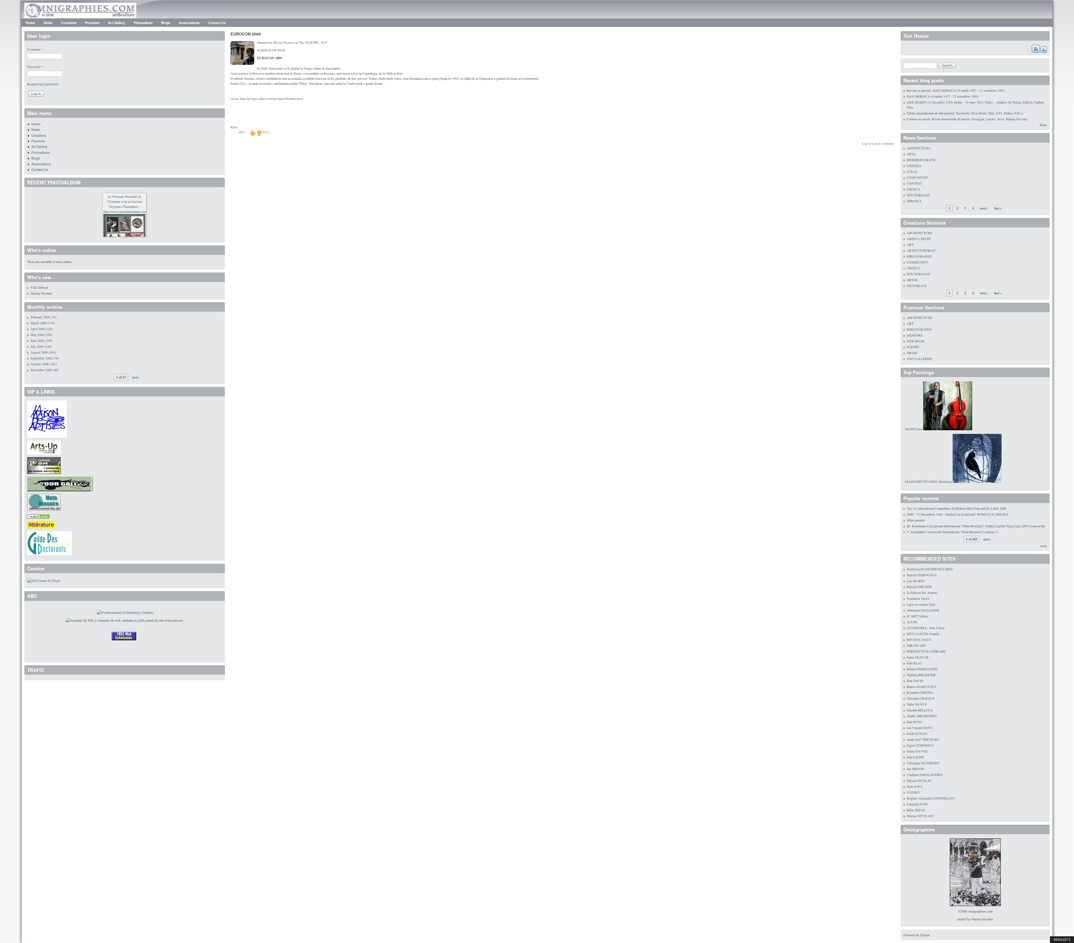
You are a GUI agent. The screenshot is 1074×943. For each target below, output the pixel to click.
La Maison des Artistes (922, 592)
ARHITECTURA (919, 148)
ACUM (912, 622)
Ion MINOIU (916, 768)
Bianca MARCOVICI (921, 686)
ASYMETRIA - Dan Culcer (926, 627)
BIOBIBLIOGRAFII (921, 159)
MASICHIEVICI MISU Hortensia (928, 481)
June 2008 (37, 340)
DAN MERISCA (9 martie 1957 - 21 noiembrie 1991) (943, 96)
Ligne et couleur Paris (921, 604)
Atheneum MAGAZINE (923, 610)
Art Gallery (116, 22)
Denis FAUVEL (917, 751)
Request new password (42, 84)
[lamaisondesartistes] (47, 418)
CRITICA (913, 189)
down (259, 133)
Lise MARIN (916, 581)
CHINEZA (914, 165)
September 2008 (41, 358)
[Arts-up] (44, 447)
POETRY (913, 347)
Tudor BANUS (917, 704)
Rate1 (234, 127)
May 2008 (37, 334)
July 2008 (37, 346)
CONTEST (914, 183)
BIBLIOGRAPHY (919, 256)
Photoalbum (143, 22)
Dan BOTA (914, 721)
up (252, 133)
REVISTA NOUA (919, 639)
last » (998, 208)
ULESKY (913, 792)
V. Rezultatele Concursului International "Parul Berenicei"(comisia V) (953, 532)
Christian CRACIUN (921, 698)
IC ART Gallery (917, 616)
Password (35, 66)
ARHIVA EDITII (919, 238)
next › (136, 377)
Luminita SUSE (917, 804)
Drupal (924, 935)
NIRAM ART (916, 645)
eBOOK (912, 280)
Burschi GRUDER (919, 586)
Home (30, 22)
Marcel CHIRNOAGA (922, 575)
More (1043, 125)
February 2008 (40, 317)
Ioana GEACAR (918, 657)
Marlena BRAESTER (921, 674)
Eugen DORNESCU (920, 745)
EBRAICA (914, 201)
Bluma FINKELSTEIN (922, 669)
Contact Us (217, 22)
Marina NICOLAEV (920, 815)
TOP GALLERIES (919, 358)
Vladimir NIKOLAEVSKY (925, 774)
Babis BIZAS (916, 810)
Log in (866, 143)
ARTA (911, 154)
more (1043, 546)
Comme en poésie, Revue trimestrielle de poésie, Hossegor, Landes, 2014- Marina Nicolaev (967, 119)
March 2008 (38, 323)
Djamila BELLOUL (920, 710)
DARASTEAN (917, 733)
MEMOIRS (915, 335)
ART (910, 244)
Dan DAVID (915, 680)
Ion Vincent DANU (920, 727)
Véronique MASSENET (923, 763)
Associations (189, 22)
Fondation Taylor (918, 598)
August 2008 (39, 352)
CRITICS (913, 268)
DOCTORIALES (918, 195)
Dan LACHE (915, 757)
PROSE (912, 353)
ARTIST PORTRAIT (921, 250)
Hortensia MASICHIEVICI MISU (930, 569)
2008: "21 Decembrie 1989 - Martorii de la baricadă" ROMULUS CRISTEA (958, 514)
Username (35, 49)
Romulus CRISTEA (920, 692)
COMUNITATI (917, 177)
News (48, 22)
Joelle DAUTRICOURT (923, 739)
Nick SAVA (915, 786)
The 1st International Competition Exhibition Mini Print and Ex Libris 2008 (956, 508)
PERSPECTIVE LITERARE (926, 651)
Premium (92, 22)
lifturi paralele (916, 520)
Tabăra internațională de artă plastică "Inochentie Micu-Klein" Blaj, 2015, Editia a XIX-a (965, 113)
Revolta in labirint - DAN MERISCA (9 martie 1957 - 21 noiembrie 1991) (956, 90)
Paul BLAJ (914, 663)
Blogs (165, 22)
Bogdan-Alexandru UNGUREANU (931, 798)
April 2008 (37, 328)
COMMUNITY (917, 262)
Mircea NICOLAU (919, 780)
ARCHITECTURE (919, 233)
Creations (69, 22)
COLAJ (912, 171)
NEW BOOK (916, 341)
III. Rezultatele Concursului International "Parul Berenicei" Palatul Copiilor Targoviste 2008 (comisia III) (976, 526)
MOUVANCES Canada (923, 633)
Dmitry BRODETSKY (922, 716)
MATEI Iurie (913, 429)
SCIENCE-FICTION (271, 50)
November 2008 (41, 370)
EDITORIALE (917, 285)
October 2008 (39, 364)
